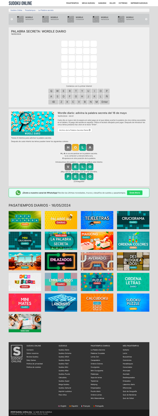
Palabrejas (95, 374)
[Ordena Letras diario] (133, 282)
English (63, 406)
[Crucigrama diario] (133, 220)
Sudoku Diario (64, 350)
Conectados (127, 367)
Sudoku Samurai (65, 388)
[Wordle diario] (61, 241)
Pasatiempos (30, 10)
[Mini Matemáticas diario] (25, 302)
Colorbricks (127, 360)
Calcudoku (63, 377)
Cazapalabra (95, 360)
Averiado (126, 374)
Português (99, 406)
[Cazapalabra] (25, 220)
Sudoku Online (20, 3)
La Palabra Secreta (98, 350)
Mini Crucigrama (97, 371)
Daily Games (31, 360)
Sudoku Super (64, 381)
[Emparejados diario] (61, 282)
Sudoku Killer (64, 371)
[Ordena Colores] (133, 241)
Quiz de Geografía (130, 391)
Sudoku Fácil (63, 364)
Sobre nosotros (33, 353)
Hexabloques (128, 364)
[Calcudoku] (97, 302)
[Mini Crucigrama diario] (25, 241)
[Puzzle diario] (97, 282)
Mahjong (94, 384)
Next (146, 19)
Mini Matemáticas (97, 398)
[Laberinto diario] (61, 302)
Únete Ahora (134, 193)
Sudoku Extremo (65, 353)
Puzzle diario (95, 391)
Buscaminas (127, 357)
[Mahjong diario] (97, 241)
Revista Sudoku (32, 357)
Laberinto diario (129, 384)
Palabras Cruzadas (98, 353)
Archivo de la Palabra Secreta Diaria (74, 130)
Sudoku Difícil (64, 357)
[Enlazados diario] (61, 261)
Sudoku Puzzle (64, 374)
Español (74, 406)
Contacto (30, 350)
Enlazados (127, 381)
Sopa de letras (96, 377)
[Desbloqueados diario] (133, 261)
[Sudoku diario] (25, 323)
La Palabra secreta (45, 10)
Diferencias (127, 388)
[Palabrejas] (61, 220)
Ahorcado (126, 371)
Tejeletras (94, 381)
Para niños (63, 395)
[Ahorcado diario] (25, 261)
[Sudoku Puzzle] (133, 302)
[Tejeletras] (97, 220)
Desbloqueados (129, 377)
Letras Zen (95, 357)
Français (86, 406)
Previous (11, 19)
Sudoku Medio (64, 360)
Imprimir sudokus (65, 391)
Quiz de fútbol (128, 398)
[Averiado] (97, 261)
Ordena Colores (97, 364)
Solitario (126, 350)
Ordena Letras (96, 395)
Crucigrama (95, 367)
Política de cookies (34, 367)
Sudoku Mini (63, 367)
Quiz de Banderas (129, 395)
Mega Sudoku (64, 384)
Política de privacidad (35, 364)
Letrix (125, 353)
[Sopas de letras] (25, 282)
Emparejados (96, 388)
